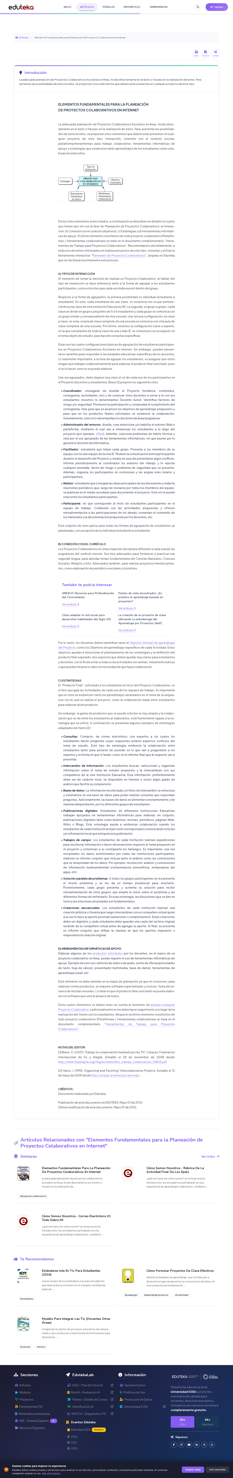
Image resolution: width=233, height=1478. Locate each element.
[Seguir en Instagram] (181, 1445)
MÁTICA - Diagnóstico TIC (88, 1413)
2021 (74, 1442)
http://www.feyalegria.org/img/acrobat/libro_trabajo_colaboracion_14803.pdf (112, 1062)
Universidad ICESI (136, 1406)
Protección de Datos (138, 1399)
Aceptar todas (193, 1469)
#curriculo (25, 1347)
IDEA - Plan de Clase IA (87, 1385)
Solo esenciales (217, 1469)
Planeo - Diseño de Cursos (89, 1399)
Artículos (24, 37)
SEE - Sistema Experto (37, 1420)
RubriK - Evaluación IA (85, 1392)
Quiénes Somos (135, 1385)
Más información (51, 1473)
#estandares (26, 1299)
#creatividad (181, 1295)
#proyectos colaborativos (33, 1196)
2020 (74, 1448)
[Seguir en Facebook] (174, 1445)
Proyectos (26, 1399)
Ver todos (208, 1156)
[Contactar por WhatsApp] (212, 1445)
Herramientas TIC (31, 1406)
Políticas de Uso (134, 1392)
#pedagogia (131, 1295)
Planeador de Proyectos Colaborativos (118, 255)
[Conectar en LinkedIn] (197, 1445)
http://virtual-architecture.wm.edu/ (116, 1075)
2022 (74, 1436)
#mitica (41, 1347)
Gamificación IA (83, 1406)
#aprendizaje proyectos (156, 1295)
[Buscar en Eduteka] (198, 7)
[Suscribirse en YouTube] (189, 1445)
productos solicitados (108, 953)
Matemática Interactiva (34, 1413)
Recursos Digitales (32, 1428)
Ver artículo (69, 604)
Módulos (25, 1392)
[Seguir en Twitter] (204, 1445)
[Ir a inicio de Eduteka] (21, 7)
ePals (99, 433)
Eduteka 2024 (87, 1429)
